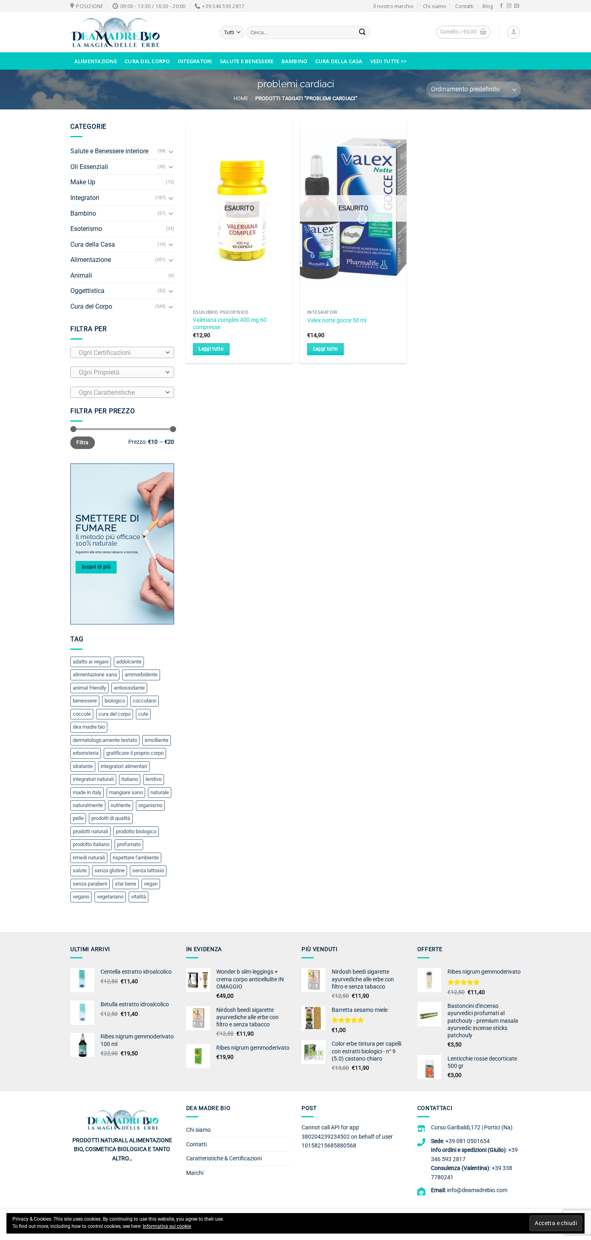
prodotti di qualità (110, 818)
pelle (78, 818)
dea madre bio (89, 727)
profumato (129, 844)
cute (143, 714)
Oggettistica (87, 291)
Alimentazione (95, 61)
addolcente (129, 662)
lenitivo (154, 779)
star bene (125, 884)
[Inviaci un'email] (516, 6)
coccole (82, 714)
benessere (85, 701)
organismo (150, 805)
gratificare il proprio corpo (135, 753)
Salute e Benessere (247, 61)
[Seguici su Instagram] (509, 6)
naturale (159, 792)
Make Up (82, 182)
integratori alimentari (124, 766)
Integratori (195, 61)
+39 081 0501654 (467, 1141)
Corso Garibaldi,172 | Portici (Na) (472, 1127)
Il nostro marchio (393, 6)
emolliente (156, 740)
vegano (81, 897)
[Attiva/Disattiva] (171, 151)
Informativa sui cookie (167, 1226)
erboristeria (85, 753)
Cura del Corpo (147, 61)
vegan (151, 884)
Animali (81, 275)
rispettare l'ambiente (136, 858)
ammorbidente (141, 674)
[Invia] (362, 32)
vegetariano (110, 897)
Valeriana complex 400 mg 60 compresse (230, 324)
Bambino (294, 61)
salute (80, 870)
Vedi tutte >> (388, 61)
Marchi (194, 1173)
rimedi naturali (89, 858)
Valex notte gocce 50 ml (336, 320)
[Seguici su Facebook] (501, 6)
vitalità (138, 897)
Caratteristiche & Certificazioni (224, 1158)
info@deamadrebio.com (477, 1190)
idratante (83, 766)
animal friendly (89, 688)
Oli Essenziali (89, 167)
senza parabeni (90, 884)
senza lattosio (148, 870)
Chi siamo (434, 6)
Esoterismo (86, 229)
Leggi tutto (211, 349)
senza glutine (109, 870)
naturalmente (88, 805)
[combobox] (122, 352)
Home (241, 98)
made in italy (87, 792)
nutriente (121, 805)
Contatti (464, 6)
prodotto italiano (91, 844)
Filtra (82, 442)
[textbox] (120, 352)
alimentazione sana (95, 674)
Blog (487, 6)
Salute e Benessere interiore (109, 151)
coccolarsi (144, 701)
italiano (129, 779)
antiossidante (129, 688)
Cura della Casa (339, 61)
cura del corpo (114, 714)
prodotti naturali (90, 831)
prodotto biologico (136, 831)
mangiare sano (126, 792)
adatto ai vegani (91, 662)
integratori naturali (93, 779)
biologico (115, 701)
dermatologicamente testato (105, 740)
